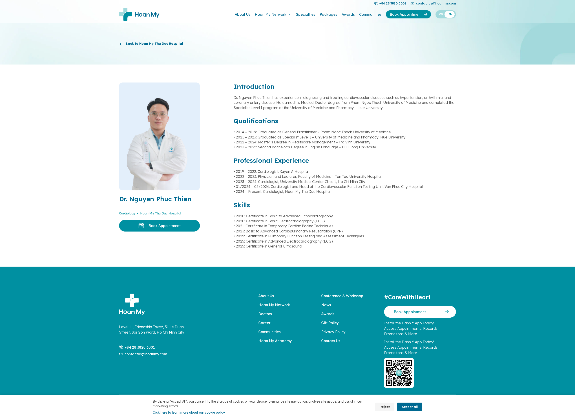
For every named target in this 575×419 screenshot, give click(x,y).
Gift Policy (330, 323)
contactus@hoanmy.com (436, 3)
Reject (385, 407)
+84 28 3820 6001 (392, 3)
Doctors (265, 314)
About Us (242, 14)
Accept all (410, 407)
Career (264, 323)
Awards (348, 14)
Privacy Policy (333, 332)
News (326, 305)
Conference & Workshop (342, 296)
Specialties (305, 14)
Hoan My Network (270, 14)
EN (450, 14)
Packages (328, 14)
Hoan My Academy (275, 341)
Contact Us (330, 341)
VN (441, 14)
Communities (370, 14)
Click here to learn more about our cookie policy (189, 412)
